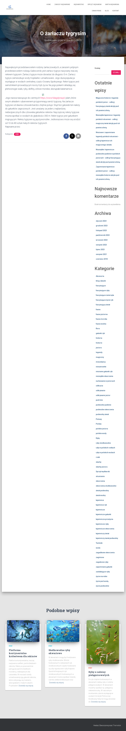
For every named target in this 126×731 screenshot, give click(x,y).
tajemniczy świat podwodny (107, 538)
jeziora (99, 348)
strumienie (100, 476)
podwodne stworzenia (105, 410)
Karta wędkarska (112, 4)
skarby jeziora (101, 467)
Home (49, 4)
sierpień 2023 (101, 245)
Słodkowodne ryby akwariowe (59, 652)
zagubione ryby (102, 562)
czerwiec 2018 (102, 259)
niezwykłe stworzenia (104, 376)
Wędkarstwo (79, 4)
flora (98, 328)
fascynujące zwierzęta (105, 295)
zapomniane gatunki (104, 567)
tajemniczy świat (102, 534)
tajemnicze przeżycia (104, 519)
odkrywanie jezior (103, 395)
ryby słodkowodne (103, 443)
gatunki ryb (100, 333)
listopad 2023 (101, 230)
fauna (98, 309)
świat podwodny (102, 491)
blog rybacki (101, 281)
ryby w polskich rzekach (105, 448)
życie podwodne (102, 586)
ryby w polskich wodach (105, 452)
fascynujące (101, 286)
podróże (99, 400)
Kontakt (115, 11)
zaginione (100, 557)
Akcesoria (100, 276)
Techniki (99, 543)
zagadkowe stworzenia (105, 553)
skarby (98, 462)
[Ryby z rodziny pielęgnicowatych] (103, 642)
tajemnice (100, 500)
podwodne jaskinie (103, 405)
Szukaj (97, 68)
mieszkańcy (101, 362)
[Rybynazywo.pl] (9, 7)
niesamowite (101, 367)
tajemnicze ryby (102, 524)
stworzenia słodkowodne (106, 486)
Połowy (99, 419)
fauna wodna (101, 324)
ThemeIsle (117, 725)
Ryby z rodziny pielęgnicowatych (98, 673)
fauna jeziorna (102, 314)
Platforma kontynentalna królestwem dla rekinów (23, 653)
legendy (99, 352)
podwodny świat (102, 414)
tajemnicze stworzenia (105, 529)
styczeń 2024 (101, 221)
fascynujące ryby (103, 290)
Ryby (17, 134)
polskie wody (101, 433)
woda (98, 548)
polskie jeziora (102, 429)
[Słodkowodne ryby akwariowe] (63, 631)
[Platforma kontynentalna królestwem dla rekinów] (23, 631)
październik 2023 (103, 235)
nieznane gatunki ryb (104, 371)
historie (99, 343)
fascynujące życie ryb (104, 300)
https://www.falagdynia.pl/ (52, 98)
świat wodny (101, 495)
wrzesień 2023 (102, 240)
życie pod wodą (102, 581)
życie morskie (101, 576)
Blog (107, 11)
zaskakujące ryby (103, 572)
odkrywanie (100, 390)
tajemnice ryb (101, 505)
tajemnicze (100, 510)
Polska (98, 424)
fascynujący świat (103, 305)
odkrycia (99, 386)
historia (99, 338)
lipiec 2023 (100, 249)
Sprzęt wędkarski (95, 4)
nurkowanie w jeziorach (105, 381)
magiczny (100, 357)
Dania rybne (96, 11)
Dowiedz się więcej (26, 686)
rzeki (98, 457)
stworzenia (100, 481)
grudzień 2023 (102, 226)
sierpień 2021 (101, 254)
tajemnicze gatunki (103, 514)
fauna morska (101, 319)
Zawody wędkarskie (62, 4)
